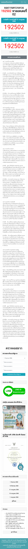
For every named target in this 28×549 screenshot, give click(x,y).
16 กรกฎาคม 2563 (18, 39)
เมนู (24, 2)
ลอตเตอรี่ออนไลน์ (6, 2)
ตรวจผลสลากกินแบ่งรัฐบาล (14, 374)
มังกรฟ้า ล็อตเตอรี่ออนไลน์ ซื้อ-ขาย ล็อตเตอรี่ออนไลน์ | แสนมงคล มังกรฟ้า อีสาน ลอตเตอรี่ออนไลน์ (14, 542)
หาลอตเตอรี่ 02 (19, 12)
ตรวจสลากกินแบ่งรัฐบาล (10, 353)
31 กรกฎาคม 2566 (18, 20)
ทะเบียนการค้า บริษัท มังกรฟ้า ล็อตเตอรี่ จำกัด (14, 435)
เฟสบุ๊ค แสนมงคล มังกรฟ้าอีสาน (12, 402)
